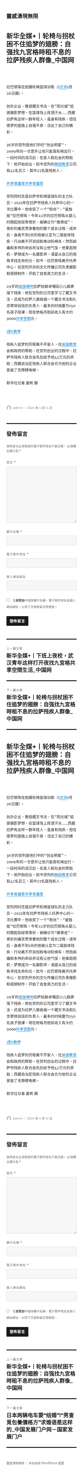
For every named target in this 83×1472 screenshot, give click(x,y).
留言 (11, 462)
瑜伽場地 (26, 286)
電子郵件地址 (17, 554)
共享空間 (23, 318)
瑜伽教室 (69, 344)
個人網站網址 (16, 576)
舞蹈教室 (61, 164)
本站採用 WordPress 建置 (46, 1463)
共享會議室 (15, 183)
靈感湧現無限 (22, 16)
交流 (63, 87)
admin (18, 408)
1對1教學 (13, 331)
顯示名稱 (14, 532)
